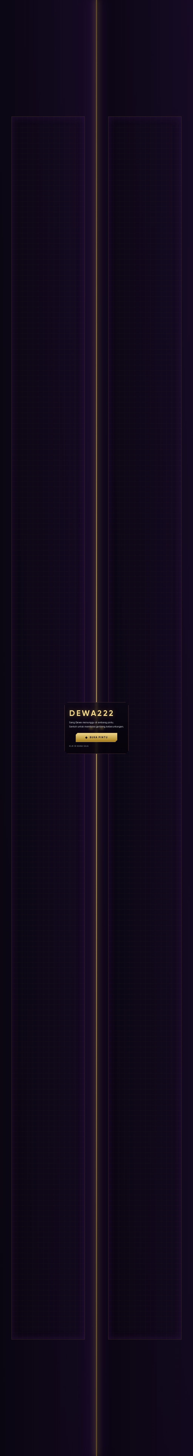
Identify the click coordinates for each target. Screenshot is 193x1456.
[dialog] (96, 728)
